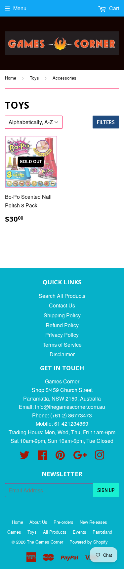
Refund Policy (62, 325)
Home (10, 78)
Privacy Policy (62, 334)
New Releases (93, 522)
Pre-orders (63, 522)
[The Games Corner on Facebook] (42, 457)
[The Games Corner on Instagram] (99, 457)
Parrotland (102, 532)
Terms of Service (62, 344)
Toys (34, 78)
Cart (113, 8)
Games (14, 532)
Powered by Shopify (88, 542)
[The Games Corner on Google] (80, 457)
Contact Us (62, 305)
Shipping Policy (62, 315)
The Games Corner (45, 542)
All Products (54, 532)
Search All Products (62, 296)
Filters (106, 122)
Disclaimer (62, 354)
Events (79, 532)
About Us (38, 522)
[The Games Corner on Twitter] (24, 457)
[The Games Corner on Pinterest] (60, 457)
